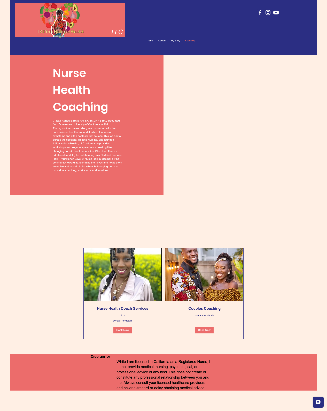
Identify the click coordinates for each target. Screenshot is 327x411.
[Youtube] (276, 12)
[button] (122, 330)
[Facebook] (260, 12)
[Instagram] (268, 12)
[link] (122, 308)
